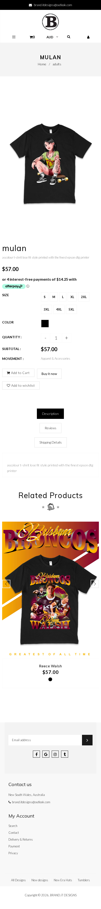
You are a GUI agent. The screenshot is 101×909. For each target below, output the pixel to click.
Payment (14, 846)
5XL (71, 309)
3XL (46, 309)
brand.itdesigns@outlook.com (53, 5)
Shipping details (50, 442)
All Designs (18, 880)
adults (57, 64)
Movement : (13, 359)
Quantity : (12, 337)
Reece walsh (50, 666)
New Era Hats (63, 880)
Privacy (13, 853)
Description (50, 414)
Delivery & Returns (20, 839)
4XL (59, 309)
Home (42, 64)
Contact (13, 832)
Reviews (50, 428)
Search (12, 826)
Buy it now (49, 374)
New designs (39, 880)
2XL (84, 297)
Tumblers (84, 880)
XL (72, 297)
